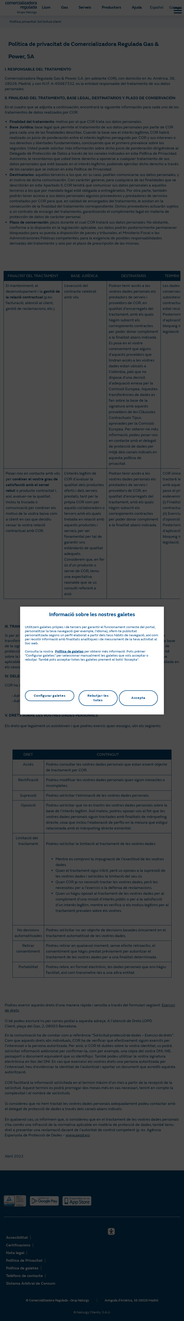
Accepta (138, 698)
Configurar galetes (50, 696)
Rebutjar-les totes (98, 698)
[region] (92, 661)
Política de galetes (69, 651)
